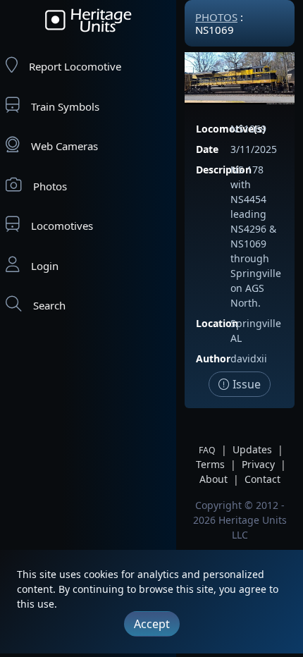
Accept (152, 624)
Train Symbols (65, 106)
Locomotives (62, 226)
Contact (262, 479)
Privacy (258, 464)
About (213, 479)
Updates (252, 449)
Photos (50, 186)
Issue (245, 384)
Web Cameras (64, 146)
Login (44, 266)
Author (213, 358)
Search (49, 305)
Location (217, 323)
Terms (210, 464)
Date (207, 149)
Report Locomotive (75, 66)
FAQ (207, 450)
